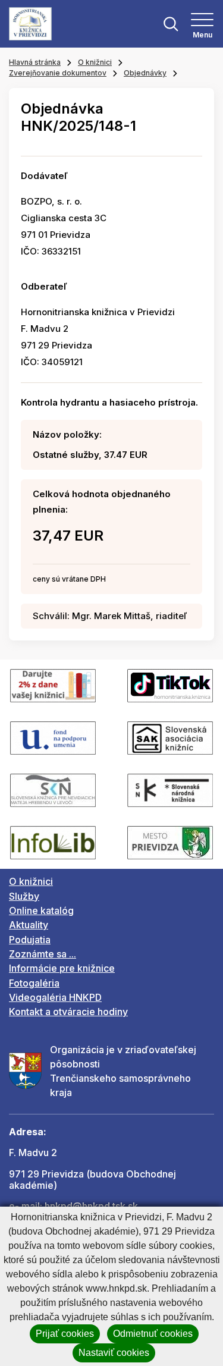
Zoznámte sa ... (42, 954)
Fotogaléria (34, 983)
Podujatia (30, 940)
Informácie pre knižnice (62, 968)
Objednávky (145, 72)
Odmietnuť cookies (153, 1334)
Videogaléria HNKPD (55, 997)
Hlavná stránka (35, 62)
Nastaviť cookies (113, 1353)
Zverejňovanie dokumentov (57, 72)
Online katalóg (41, 910)
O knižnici (95, 62)
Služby (24, 896)
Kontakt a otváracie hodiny (68, 1012)
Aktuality (28, 925)
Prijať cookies (65, 1334)
